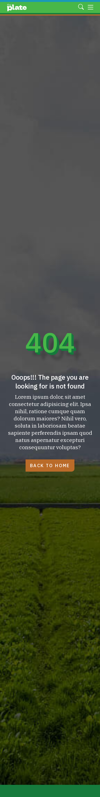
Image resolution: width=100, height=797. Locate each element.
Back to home (50, 465)
